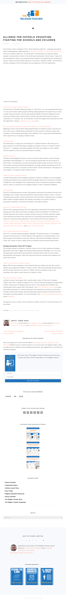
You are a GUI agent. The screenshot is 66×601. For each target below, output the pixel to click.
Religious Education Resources (14, 494)
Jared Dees (14, 323)
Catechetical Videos (11, 485)
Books (10, 310)
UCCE (10, 148)
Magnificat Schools (9, 156)
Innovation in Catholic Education (20, 310)
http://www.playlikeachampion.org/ (51, 294)
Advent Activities (10, 482)
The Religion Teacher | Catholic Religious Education (33, 15)
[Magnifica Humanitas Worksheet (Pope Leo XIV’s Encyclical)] (31, 584)
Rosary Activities (10, 496)
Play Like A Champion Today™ (13, 278)
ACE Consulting (8, 190)
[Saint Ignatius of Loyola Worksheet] (46, 584)
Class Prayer (9, 491)
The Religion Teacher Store (13, 499)
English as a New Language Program (15, 175)
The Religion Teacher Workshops (15, 502)
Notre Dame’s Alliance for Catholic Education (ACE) (45, 51)
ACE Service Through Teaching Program (15, 107)
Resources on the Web (34, 310)
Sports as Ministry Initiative (46, 287)
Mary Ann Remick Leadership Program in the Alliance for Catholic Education (27, 126)
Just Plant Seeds (29, 548)
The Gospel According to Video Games (41, 325)
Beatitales (57, 323)
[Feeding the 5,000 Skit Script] (16, 584)
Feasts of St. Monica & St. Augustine (39, 2)
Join (21, 396)
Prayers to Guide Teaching (35, 226)
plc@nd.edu (10, 296)
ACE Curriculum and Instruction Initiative (15, 231)
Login (8, 396)
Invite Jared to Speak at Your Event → (22, 553)
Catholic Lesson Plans (12, 488)
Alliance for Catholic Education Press (15, 207)
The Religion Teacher (35, 323)
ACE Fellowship (8, 141)
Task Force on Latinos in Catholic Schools (16, 263)
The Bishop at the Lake (27, 121)
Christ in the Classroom (18, 325)
